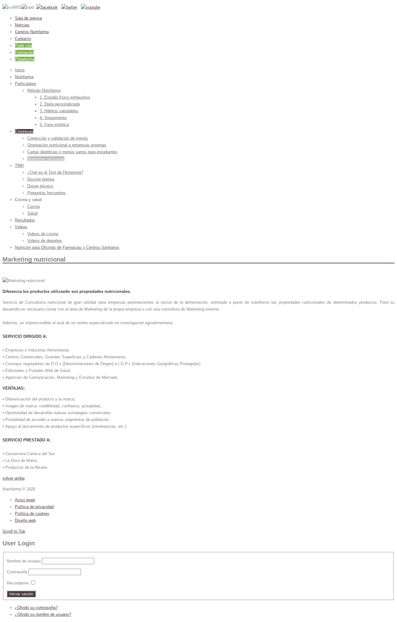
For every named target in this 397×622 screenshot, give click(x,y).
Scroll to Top (13, 531)
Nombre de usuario (24, 561)
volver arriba (13, 478)
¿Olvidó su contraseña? (36, 607)
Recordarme (18, 583)
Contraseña (17, 572)
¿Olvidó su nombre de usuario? (43, 614)
